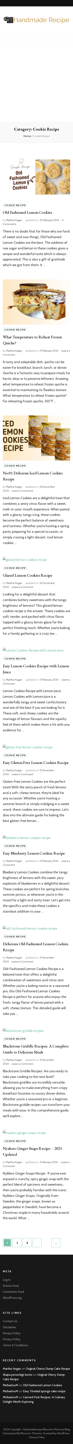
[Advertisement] (36, 83)
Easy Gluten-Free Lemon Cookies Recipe (36, 762)
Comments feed (13, 1292)
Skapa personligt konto (17, 1374)
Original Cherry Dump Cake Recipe (48, 1368)
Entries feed (11, 1285)
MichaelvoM (10, 1385)
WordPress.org (12, 1298)
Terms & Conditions (15, 1345)
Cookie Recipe (15, 205)
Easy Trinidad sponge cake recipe (44, 1391)
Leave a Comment (22, 490)
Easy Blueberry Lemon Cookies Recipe (34, 853)
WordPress (63, 1433)
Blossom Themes (31, 1433)
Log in (6, 1279)
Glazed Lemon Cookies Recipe (27, 575)
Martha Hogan (14, 220)
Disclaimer (9, 1327)
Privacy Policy (11, 1333)
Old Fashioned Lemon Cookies (27, 212)
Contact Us (10, 1321)
